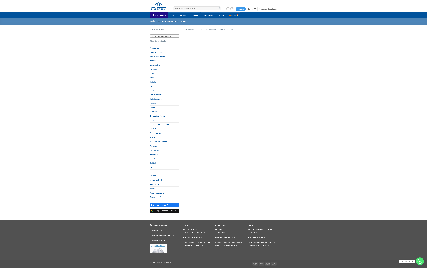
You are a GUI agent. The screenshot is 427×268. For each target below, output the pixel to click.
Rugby (152, 159)
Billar (152, 78)
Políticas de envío (156, 230)
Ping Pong (154, 154)
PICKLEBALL (155, 150)
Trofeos (153, 176)
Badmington (155, 65)
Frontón (153, 103)
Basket (153, 73)
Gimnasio (154, 112)
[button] (251, 9)
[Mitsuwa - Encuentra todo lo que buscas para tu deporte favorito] (158, 6)
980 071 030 (188, 232)
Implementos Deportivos (159, 125)
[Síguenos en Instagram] (232, 9)
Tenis (152, 167)
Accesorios (154, 48)
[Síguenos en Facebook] (228, 9)
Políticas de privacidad (158, 240)
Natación (153, 146)
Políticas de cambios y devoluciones (162, 235)
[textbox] (164, 36)
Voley (152, 189)
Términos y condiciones (158, 225)
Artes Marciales (156, 52)
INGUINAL (154, 129)
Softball (153, 163)
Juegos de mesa (156, 133)
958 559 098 (200, 232)
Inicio (152, 21)
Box (151, 86)
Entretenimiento (156, 99)
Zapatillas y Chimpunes (159, 197)
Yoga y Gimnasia (157, 193)
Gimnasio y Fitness (157, 116)
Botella (153, 82)
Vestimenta (154, 184)
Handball (153, 120)
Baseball (153, 69)
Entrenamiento (156, 95)
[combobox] (164, 36)
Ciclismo (153, 90)
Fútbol (152, 108)
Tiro (151, 172)
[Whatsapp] (420, 261)
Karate (152, 137)
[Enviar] (219, 8)
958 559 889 (221, 232)
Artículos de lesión (157, 56)
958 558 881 (253, 232)
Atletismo (153, 61)
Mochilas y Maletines (158, 142)
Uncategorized (156, 180)
